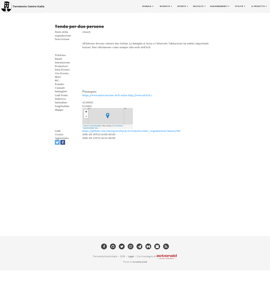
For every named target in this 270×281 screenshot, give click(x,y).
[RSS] (166, 246)
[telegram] (139, 246)
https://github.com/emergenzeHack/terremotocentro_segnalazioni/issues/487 (131, 130)
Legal (131, 256)
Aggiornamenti (218, 6)
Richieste (165, 6)
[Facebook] (104, 246)
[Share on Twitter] (57, 142)
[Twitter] (121, 246)
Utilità (239, 6)
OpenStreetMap (95, 125)
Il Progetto (258, 6)
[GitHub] (113, 246)
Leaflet (85, 125)
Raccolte (198, 6)
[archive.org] (157, 246)
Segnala (146, 6)
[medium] (148, 246)
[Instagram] (130, 246)
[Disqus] (135, 189)
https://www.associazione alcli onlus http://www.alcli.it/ (117, 95)
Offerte (181, 6)
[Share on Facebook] (62, 142)
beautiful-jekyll (140, 262)
